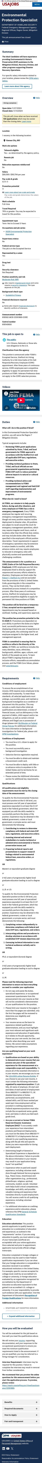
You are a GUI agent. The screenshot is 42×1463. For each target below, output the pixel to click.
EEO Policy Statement (10, 1455)
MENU (37, 4)
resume (22, 1341)
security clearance (19, 285)
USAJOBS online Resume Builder (22, 1076)
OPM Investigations (10, 734)
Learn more (26, 121)
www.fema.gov (12, 666)
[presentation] (21, 140)
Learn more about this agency (17, 86)
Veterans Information (10, 1462)
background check (23, 283)
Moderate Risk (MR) (10, 280)
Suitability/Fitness (13, 295)
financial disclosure (27, 306)
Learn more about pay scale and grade (19, 192)
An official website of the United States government (21, 1)
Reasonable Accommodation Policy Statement (20, 1458)
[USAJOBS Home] (11, 4)
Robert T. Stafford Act (11, 578)
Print (6, 42)
